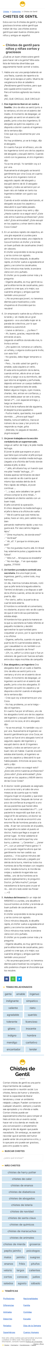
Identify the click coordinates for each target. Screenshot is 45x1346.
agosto (22, 1283)
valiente (13, 1007)
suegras (35, 1257)
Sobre (33, 1345)
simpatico (32, 1000)
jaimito (20, 1257)
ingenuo (34, 994)
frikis (22, 1263)
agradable (13, 1014)
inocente (31, 1028)
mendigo (12, 1042)
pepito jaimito (12, 1250)
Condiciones (25, 1345)
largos (20, 1270)
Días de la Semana (32, 1325)
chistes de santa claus (22, 1218)
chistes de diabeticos (22, 1191)
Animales (7, 1312)
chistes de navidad (22, 1211)
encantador (13, 1049)
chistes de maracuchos (22, 1231)
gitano (11, 1028)
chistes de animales (22, 1237)
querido (32, 1014)
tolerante (11, 1021)
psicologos (33, 1250)
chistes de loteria (21, 1205)
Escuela (27, 1319)
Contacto (14, 1345)
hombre (31, 1035)
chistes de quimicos (22, 1224)
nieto (33, 1007)
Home (6, 1345)
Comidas (27, 1312)
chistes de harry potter (22, 1172)
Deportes (7, 1319)
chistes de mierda (14, 1244)
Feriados (7, 1325)
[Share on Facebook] (6, 978)
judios (36, 1276)
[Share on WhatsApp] (13, 978)
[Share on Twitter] (19, 978)
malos (7, 1257)
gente (8, 994)
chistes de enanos (22, 1185)
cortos (8, 1276)
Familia (26, 1305)
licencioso (31, 1021)
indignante (12, 1000)
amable (20, 994)
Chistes (6, 11)
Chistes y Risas (39, 1344)
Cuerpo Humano (31, 1332)
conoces (22, 1276)
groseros (35, 1244)
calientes (34, 1270)
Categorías (16, 11)
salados (8, 1283)
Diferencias (8, 1305)
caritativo (31, 1042)
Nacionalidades (30, 1298)
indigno (12, 1035)
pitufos (35, 1263)
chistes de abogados (22, 1198)
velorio (8, 1270)
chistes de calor (22, 1178)
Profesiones (8, 1298)
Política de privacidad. (34, 1342)
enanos (8, 1263)
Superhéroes (9, 1332)
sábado (35, 1283)
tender (33, 1049)
